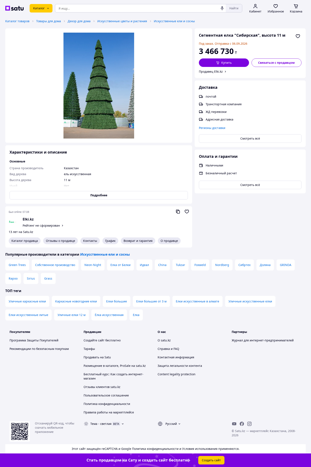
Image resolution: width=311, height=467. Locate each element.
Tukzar (180, 265)
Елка (136, 315)
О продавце (169, 241)
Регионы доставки (212, 128)
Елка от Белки (120, 265)
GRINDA (285, 265)
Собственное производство (55, 265)
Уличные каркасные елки (27, 301)
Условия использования (199, 449)
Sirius (31, 278)
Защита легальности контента (180, 366)
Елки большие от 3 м (151, 301)
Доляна (265, 265)
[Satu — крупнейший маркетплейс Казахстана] (14, 8)
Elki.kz (28, 219)
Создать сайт (211, 460)
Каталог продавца (24, 241)
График (110, 241)
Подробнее (98, 195)
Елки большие (116, 301)
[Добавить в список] (297, 36)
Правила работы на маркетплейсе (109, 412)
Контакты (90, 241)
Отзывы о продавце (60, 241)
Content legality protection (176, 374)
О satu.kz (164, 340)
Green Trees (17, 265)
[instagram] (249, 423)
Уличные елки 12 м (71, 315)
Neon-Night (92, 265)
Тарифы (89, 349)
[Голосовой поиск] (222, 8)
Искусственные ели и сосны (174, 21)
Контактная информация (176, 357)
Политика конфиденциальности (107, 404)
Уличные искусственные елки (250, 301)
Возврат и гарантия (138, 241)
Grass (48, 278)
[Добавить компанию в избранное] (186, 211)
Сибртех (244, 265)
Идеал (144, 265)
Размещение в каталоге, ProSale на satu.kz (115, 366)
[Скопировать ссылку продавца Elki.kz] (178, 211)
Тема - (100, 424)
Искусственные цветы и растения (122, 21)
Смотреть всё (250, 138)
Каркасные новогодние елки (76, 301)
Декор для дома (79, 21)
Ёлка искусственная (109, 315)
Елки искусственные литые (28, 315)
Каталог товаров (17, 21)
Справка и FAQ (168, 349)
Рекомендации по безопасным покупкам (39, 349)
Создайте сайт (94, 340)
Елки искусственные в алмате (197, 301)
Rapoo (13, 278)
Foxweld (200, 265)
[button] (224, 62)
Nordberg (222, 265)
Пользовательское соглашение (106, 395)
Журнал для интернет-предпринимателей (263, 340)
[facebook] (241, 423)
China (162, 265)
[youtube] (234, 423)
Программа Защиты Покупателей (34, 340)
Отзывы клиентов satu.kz (102, 387)
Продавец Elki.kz (211, 71)
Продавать (91, 357)
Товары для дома (48, 21)
